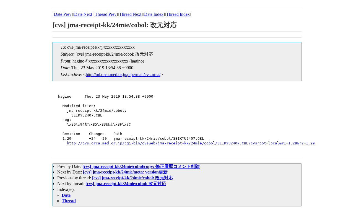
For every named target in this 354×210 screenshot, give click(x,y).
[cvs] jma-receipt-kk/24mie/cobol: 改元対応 (132, 177)
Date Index (153, 14)
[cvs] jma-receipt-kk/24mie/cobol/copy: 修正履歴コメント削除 (141, 166)
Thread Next (130, 14)
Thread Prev (105, 14)
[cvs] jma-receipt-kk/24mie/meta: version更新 (125, 172)
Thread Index (178, 14)
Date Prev (62, 14)
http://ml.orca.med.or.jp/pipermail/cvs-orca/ (123, 74)
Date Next (83, 14)
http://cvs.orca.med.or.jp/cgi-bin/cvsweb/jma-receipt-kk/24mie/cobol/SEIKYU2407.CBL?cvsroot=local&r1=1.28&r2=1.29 (191, 143)
